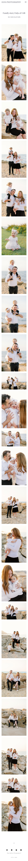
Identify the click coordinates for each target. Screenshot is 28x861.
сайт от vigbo (14, 857)
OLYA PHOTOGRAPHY (11, 2)
